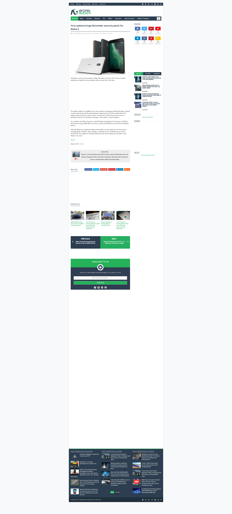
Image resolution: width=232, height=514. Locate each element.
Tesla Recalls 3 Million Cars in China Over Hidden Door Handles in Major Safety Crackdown (120, 482)
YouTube (147, 73)
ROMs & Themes (143, 18)
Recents (138, 73)
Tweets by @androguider (148, 155)
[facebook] (142, 4)
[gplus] (149, 4)
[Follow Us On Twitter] (98, 287)
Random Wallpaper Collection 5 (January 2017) (89, 455)
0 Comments (86, 33)
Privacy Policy (86, 4)
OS (104, 18)
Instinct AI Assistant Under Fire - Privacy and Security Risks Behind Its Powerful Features (151, 95)
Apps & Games (129, 18)
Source (73, 140)
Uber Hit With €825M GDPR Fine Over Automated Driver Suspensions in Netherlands (120, 474)
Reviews (89, 18)
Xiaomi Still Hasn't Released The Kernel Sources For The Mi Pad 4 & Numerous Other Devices (89, 492)
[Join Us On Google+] (102, 287)
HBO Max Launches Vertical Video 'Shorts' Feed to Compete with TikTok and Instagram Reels (151, 482)
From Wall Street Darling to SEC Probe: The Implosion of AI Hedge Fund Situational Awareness (151, 78)
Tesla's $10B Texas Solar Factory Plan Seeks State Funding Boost (150, 465)
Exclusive (118, 18)
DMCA (112, 492)
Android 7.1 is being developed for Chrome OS (88, 463)
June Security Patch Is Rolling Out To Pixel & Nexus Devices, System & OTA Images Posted (89, 483)
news (100, 33)
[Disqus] (100, 345)
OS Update (109, 33)
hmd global (96, 33)
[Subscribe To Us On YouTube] (105, 287)
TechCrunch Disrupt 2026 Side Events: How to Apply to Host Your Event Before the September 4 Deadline (151, 104)
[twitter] (145, 4)
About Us (95, 4)
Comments (157, 73)
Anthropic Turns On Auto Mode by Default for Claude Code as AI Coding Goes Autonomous (151, 456)
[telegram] (155, 4)
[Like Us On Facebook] (95, 287)
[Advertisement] (128, 11)
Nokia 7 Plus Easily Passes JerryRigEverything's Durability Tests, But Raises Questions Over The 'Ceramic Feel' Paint (85, 473)
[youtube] (158, 4)
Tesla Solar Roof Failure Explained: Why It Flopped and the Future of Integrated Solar (120, 456)
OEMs (110, 18)
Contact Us (102, 4)
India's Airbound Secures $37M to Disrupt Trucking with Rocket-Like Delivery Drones (151, 87)
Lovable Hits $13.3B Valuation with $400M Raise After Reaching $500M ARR (151, 490)
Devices (97, 18)
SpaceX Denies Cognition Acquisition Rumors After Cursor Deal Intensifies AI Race (119, 465)
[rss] (160, 4)
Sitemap (78, 4)
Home (72, 4)
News (81, 18)
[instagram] (152, 4)
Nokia (104, 33)
